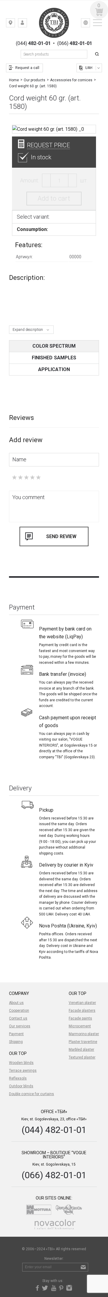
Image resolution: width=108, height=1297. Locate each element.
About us (16, 1003)
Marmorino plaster (84, 1034)
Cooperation (19, 1010)
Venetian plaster (82, 1003)
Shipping (16, 1042)
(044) (33, 43)
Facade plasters (82, 1010)
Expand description (28, 330)
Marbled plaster (81, 1049)
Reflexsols (18, 1078)
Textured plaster (82, 1057)
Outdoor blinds (21, 1086)
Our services (19, 1026)
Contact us (18, 1018)
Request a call (27, 68)
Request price (48, 145)
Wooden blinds (21, 1063)
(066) (74, 43)
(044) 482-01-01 (54, 1130)
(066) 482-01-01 (54, 1175)
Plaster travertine (83, 1042)
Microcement (80, 1026)
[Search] (97, 54)
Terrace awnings (23, 1070)
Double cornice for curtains (31, 1094)
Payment (16, 1034)
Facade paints (80, 1018)
